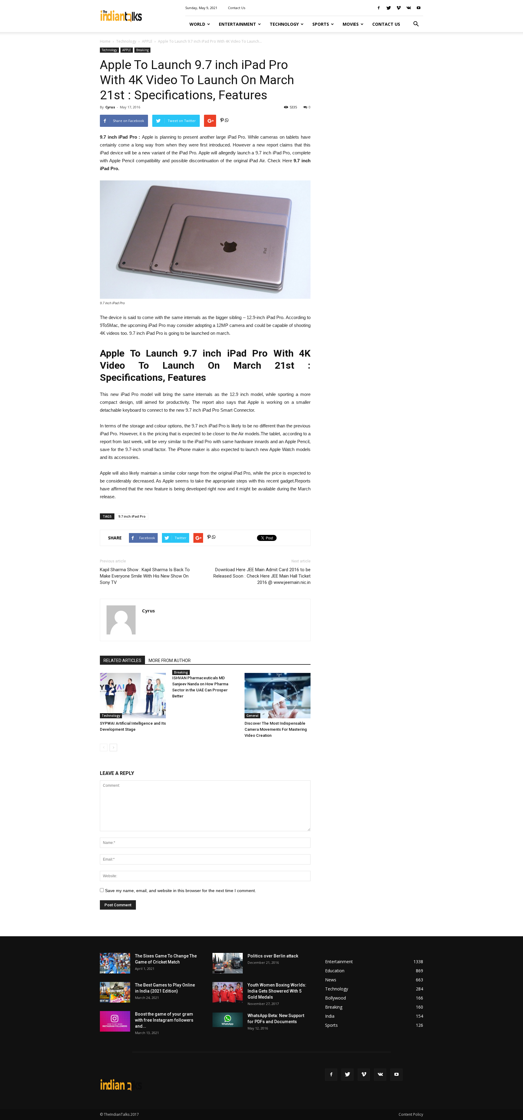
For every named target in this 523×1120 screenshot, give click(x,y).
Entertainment (237, 24)
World (197, 24)
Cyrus (110, 107)
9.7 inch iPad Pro (132, 516)
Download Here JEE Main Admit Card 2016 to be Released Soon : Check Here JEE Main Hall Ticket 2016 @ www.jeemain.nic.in (262, 576)
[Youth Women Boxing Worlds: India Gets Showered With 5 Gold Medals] (227, 992)
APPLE (147, 41)
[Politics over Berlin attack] (227, 963)
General (252, 715)
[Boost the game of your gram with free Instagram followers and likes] (115, 1021)
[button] (416, 24)
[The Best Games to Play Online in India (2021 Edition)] (115, 992)
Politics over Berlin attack (273, 956)
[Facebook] (378, 8)
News (330, 980)
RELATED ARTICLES (122, 660)
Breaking (142, 50)
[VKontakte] (408, 8)
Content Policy (411, 1114)
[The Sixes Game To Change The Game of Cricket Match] (115, 963)
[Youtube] (418, 8)
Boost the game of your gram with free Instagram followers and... (164, 1020)
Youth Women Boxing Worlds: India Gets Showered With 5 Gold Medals (277, 991)
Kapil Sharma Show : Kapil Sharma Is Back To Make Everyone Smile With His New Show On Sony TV (145, 576)
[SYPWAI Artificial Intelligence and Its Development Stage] (133, 695)
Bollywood (335, 998)
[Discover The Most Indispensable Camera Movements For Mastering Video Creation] (278, 695)
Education (334, 970)
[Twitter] (388, 8)
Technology (284, 24)
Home (105, 41)
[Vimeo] (398, 8)
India (329, 1016)
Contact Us (236, 7)
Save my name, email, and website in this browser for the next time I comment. (180, 890)
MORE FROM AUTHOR (170, 660)
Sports (320, 24)
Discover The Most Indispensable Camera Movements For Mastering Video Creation (276, 729)
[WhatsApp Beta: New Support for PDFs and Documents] (227, 1020)
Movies (351, 24)
